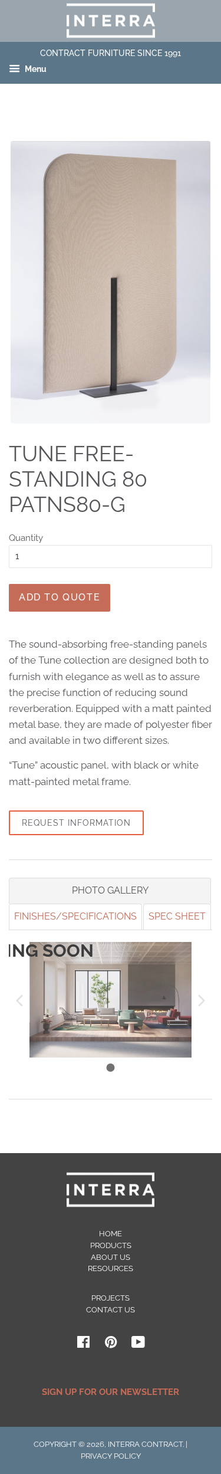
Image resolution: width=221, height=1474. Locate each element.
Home (110, 1233)
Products (110, 1245)
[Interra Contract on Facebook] (83, 1344)
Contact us (110, 1309)
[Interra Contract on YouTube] (138, 1344)
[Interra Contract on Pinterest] (110, 1344)
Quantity (26, 538)
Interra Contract (145, 1444)
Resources (110, 1268)
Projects (110, 1298)
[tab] (110, 891)
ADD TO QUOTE (59, 597)
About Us (110, 1257)
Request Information (76, 823)
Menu (35, 69)
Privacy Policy (111, 1456)
